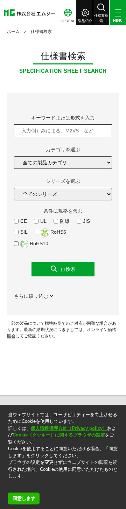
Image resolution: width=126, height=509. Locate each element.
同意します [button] (24, 498)
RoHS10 (38, 243)
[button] (9, 485)
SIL (24, 232)
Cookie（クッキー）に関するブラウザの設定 (59, 435)
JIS (86, 221)
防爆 (65, 221)
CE (23, 221)
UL (43, 221)
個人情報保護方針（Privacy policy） (69, 428)
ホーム (13, 31)
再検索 (68, 269)
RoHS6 (57, 232)
